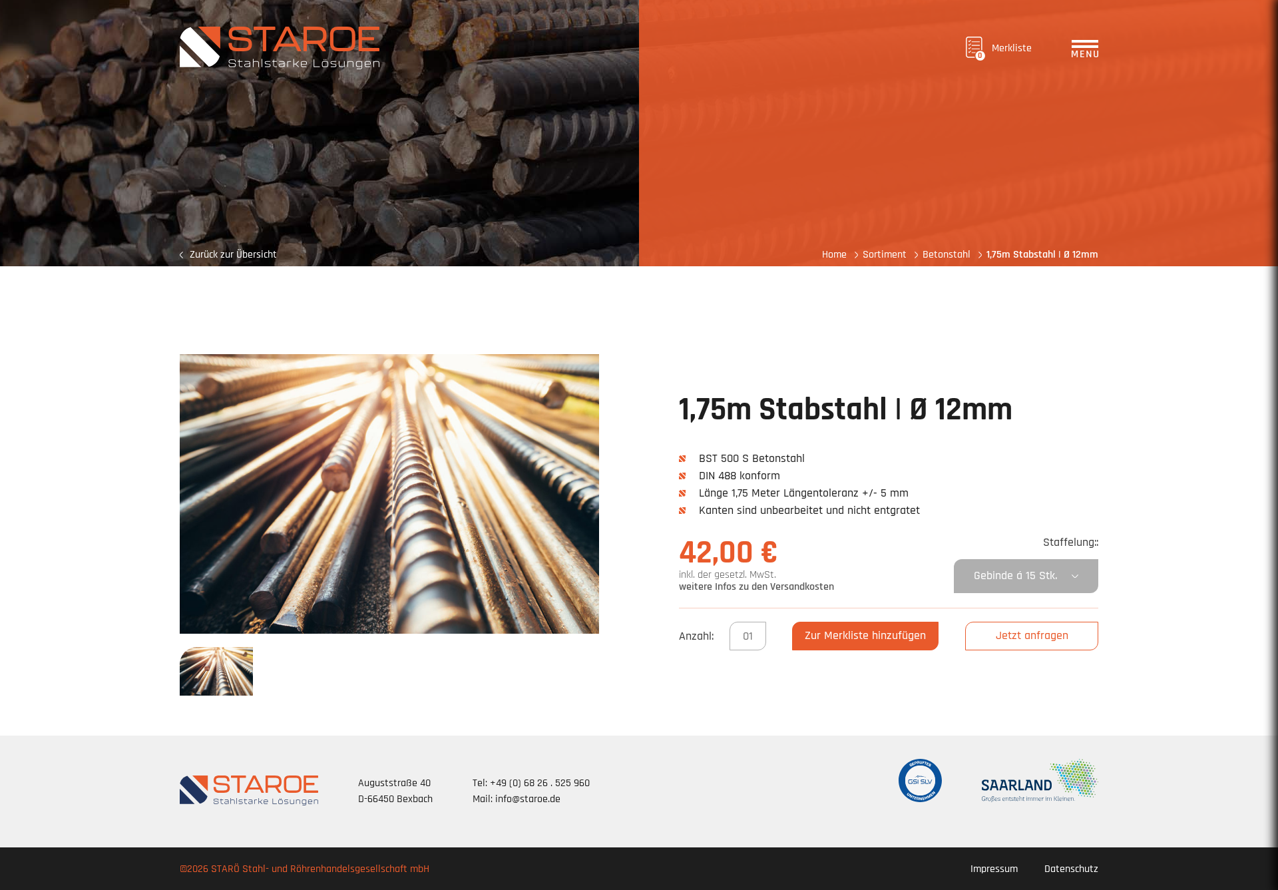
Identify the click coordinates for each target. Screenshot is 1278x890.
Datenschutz (1071, 869)
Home (834, 255)
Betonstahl (946, 255)
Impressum (994, 869)
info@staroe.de (527, 799)
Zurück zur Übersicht (233, 255)
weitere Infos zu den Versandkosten (756, 587)
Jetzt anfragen (1032, 635)
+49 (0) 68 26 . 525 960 (540, 783)
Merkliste (1005, 51)
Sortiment (885, 255)
